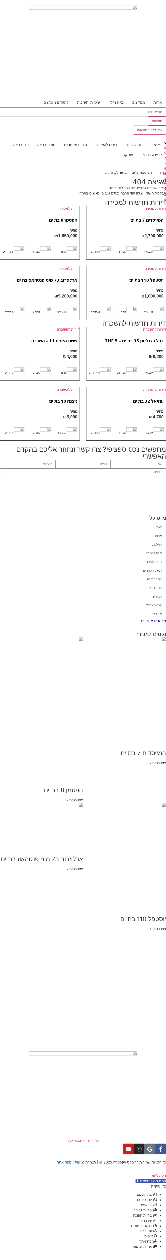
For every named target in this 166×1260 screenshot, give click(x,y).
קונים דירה (21, 145)
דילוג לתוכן (158, 1176)
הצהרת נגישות (85, 1162)
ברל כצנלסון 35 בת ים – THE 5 (134, 341)
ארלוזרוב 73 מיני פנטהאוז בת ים (47, 280)
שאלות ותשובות (88, 102)
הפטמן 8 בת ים (63, 220)
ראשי (158, 145)
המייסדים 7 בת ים (147, 220)
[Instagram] (139, 1149)
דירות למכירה (135, 145)
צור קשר (127, 155)
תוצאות (157, 121)
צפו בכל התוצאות (149, 130)
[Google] (149, 1149)
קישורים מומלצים (56, 102)
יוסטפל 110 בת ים (146, 280)
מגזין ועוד (156, 596)
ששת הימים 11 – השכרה (54, 341)
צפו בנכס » (157, 763)
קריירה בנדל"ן (152, 155)
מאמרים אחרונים (153, 621)
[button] (151, 1181)
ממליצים (138, 102)
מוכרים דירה (46, 145)
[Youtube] (128, 1149)
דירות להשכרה (106, 145)
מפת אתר (64, 1162)
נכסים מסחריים (75, 145)
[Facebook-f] (160, 1149)
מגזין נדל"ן (116, 102)
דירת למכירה (154, 553)
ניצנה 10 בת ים (63, 401)
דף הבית (159, 173)
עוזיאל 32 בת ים (148, 401)
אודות (157, 102)
